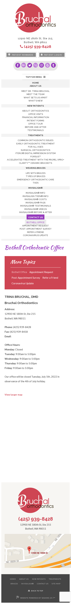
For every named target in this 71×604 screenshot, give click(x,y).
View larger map (13, 394)
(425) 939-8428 (35, 519)
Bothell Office (19, 272)
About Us (24, 579)
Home (13, 579)
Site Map (56, 584)
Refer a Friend (50, 277)
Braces (14, 584)
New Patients (39, 579)
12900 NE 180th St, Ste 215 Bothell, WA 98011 (35, 526)
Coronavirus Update (23, 283)
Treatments (55, 579)
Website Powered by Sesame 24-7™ (37, 598)
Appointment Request (41, 272)
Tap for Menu (34, 77)
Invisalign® (27, 584)
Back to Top (37, 591)
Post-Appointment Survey (26, 277)
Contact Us (42, 584)
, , (35, 40)
